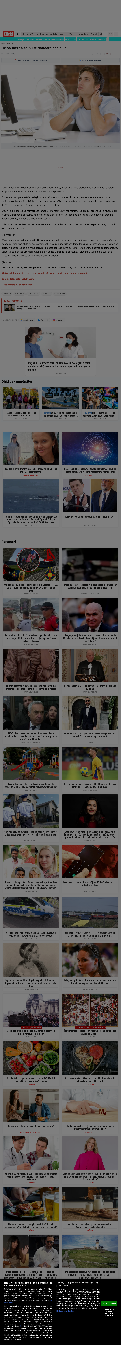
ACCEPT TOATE (109, 1303)
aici (20, 1326)
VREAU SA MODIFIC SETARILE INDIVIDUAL (109, 1312)
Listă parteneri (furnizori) (65, 1311)
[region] (60, 1312)
